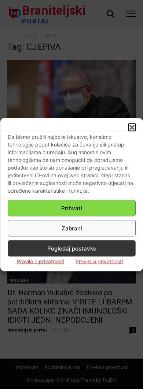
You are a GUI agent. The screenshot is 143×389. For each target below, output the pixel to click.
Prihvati (71, 207)
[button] (132, 127)
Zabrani (72, 228)
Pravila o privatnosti (40, 261)
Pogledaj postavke (71, 248)
